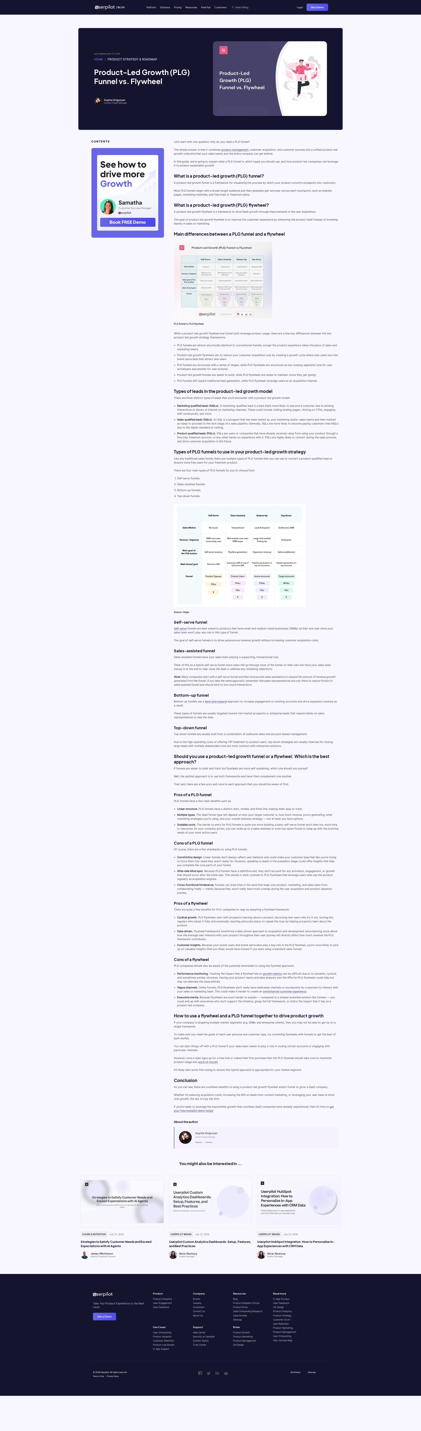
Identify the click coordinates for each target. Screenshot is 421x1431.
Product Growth (241, 1332)
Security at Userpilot (203, 1336)
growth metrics (272, 973)
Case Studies (240, 1315)
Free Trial (205, 7)
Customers (220, 7)
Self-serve (180, 628)
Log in (300, 7)
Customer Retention (163, 1340)
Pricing (177, 7)
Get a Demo (317, 7)
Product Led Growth (163, 1344)
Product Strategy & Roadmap (132, 59)
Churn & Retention (94, 1234)
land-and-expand (216, 701)
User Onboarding (162, 1332)
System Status (201, 1340)
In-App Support (161, 1349)
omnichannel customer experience (284, 991)
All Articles (295, 1372)
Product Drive (240, 1307)
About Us (198, 1315)
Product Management (244, 1340)
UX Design (238, 1344)
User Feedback (161, 1307)
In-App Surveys (281, 1298)
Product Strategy (282, 1315)
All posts (198, 1142)
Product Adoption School (246, 1303)
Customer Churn (281, 1319)
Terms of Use (98, 1376)
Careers (197, 1303)
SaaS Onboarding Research (247, 1311)
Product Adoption (162, 1336)
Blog (235, 1298)
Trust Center (199, 1344)
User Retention (281, 1323)
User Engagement (162, 1303)
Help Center (199, 1332)
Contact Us (199, 1311)
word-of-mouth (208, 1062)
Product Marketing (243, 1336)
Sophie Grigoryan (114, 100)
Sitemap (237, 1319)
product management (234, 149)
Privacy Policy (113, 1376)
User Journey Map (282, 1340)
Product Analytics (162, 1298)
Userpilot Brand (181, 1234)
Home (98, 59)
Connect (209, 1142)
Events (196, 1298)
